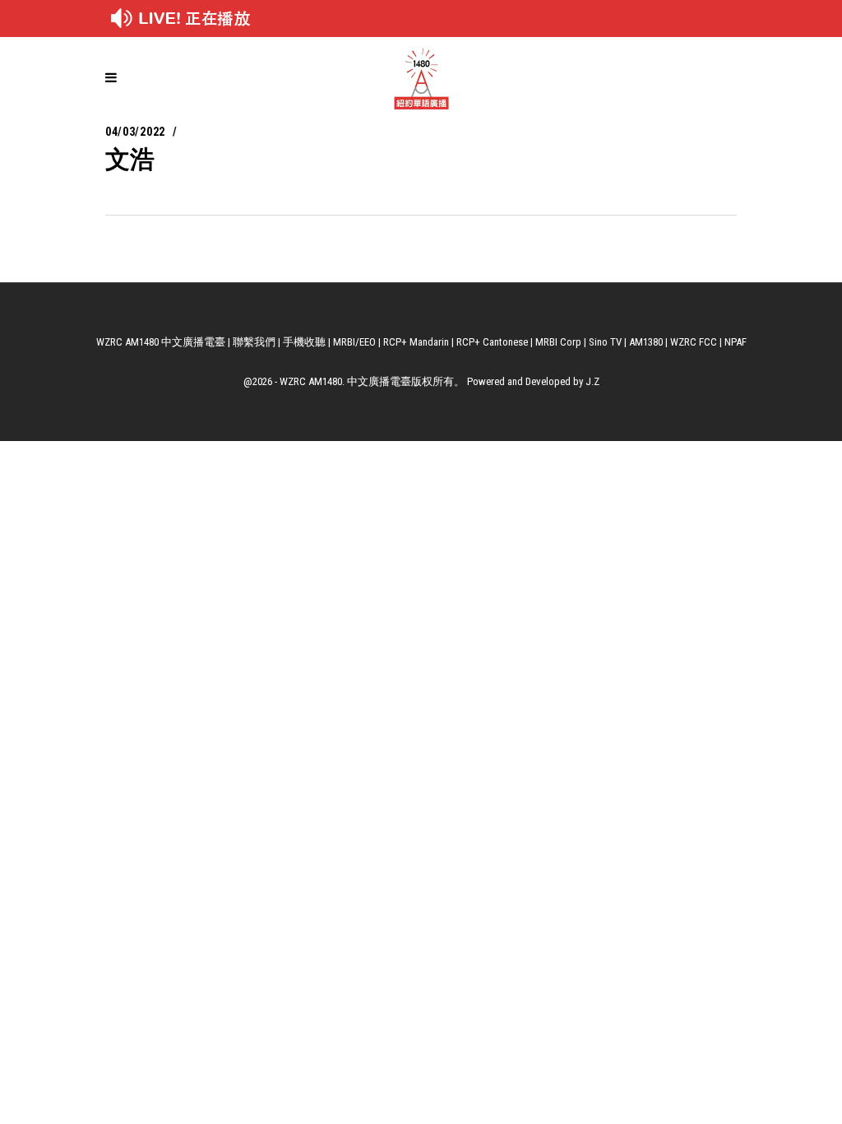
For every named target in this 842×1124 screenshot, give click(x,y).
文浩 (130, 159)
